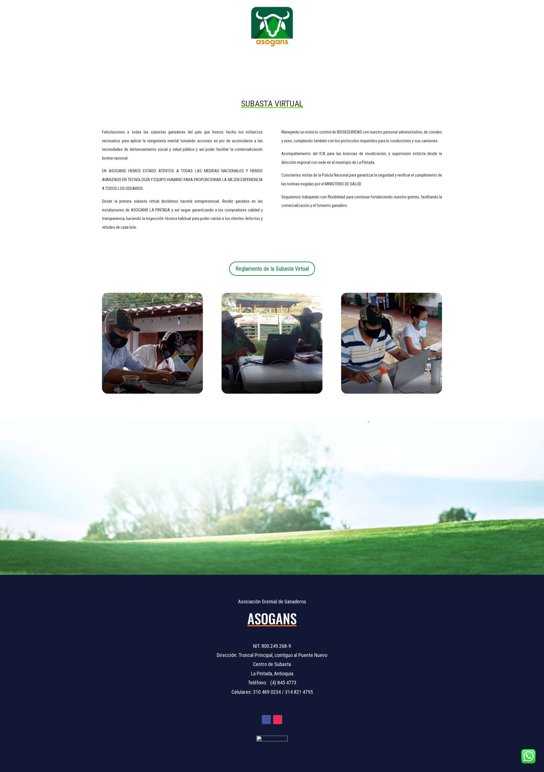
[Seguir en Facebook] (266, 719)
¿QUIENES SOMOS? (219, 60)
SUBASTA (257, 60)
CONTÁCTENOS (350, 60)
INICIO (183, 60)
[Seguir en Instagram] (277, 719)
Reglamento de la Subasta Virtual (272, 268)
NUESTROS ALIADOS (303, 60)
